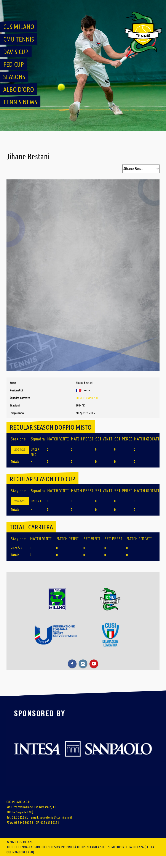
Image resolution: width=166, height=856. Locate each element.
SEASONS (14, 77)
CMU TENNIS (18, 39)
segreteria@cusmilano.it (56, 817)
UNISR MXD (92, 398)
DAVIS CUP (15, 51)
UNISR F (80, 398)
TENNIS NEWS (20, 102)
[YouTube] (93, 663)
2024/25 (20, 449)
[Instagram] (83, 663)
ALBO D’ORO (18, 89)
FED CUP (13, 64)
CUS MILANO (18, 26)
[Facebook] (72, 663)
